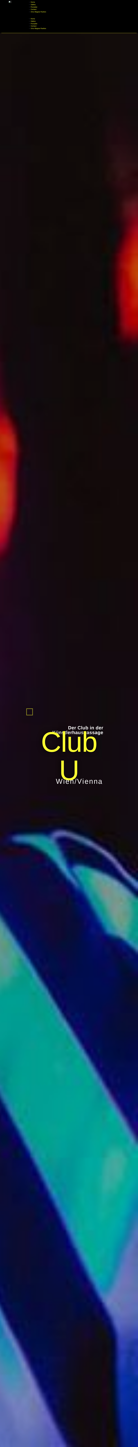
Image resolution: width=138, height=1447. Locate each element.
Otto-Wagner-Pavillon (38, 12)
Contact (34, 9)
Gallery (33, 4)
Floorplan (34, 7)
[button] (81, 16)
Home (33, 2)
